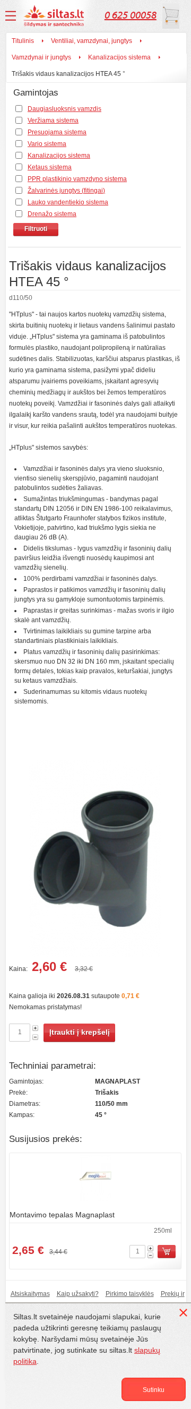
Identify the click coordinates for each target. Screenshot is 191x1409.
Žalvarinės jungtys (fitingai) (66, 190)
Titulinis (23, 41)
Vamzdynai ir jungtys (41, 57)
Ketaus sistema (50, 167)
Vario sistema (47, 144)
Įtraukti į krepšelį (79, 1032)
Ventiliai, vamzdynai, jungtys (91, 41)
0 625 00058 (131, 15)
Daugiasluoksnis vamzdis (64, 109)
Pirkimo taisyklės (130, 1294)
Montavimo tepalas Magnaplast (62, 1214)
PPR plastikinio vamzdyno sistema (77, 179)
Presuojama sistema (57, 132)
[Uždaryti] (185, 1314)
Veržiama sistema (53, 120)
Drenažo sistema (52, 214)
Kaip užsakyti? (78, 1294)
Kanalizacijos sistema (119, 57)
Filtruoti (35, 229)
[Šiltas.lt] (55, 16)
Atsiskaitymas (30, 1294)
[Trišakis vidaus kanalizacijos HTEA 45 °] (94, 860)
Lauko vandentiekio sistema (68, 202)
